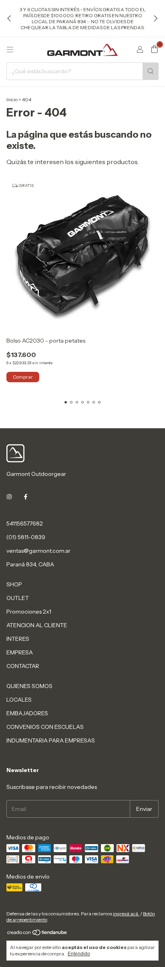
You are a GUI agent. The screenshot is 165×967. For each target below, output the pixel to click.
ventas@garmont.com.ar (38, 550)
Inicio (12, 99)
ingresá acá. (126, 914)
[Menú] (10, 49)
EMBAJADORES (27, 713)
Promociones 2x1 (28, 611)
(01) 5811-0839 (25, 537)
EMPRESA (19, 652)
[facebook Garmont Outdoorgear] (25, 497)
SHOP (14, 584)
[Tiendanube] (37, 934)
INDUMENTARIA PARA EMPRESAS (50, 740)
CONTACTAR (22, 666)
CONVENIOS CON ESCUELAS (45, 726)
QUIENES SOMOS (29, 686)
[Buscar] (151, 71)
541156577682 (24, 523)
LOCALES (19, 699)
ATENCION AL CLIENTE (36, 625)
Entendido (79, 954)
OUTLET (17, 598)
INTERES (17, 638)
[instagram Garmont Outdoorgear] (9, 497)
